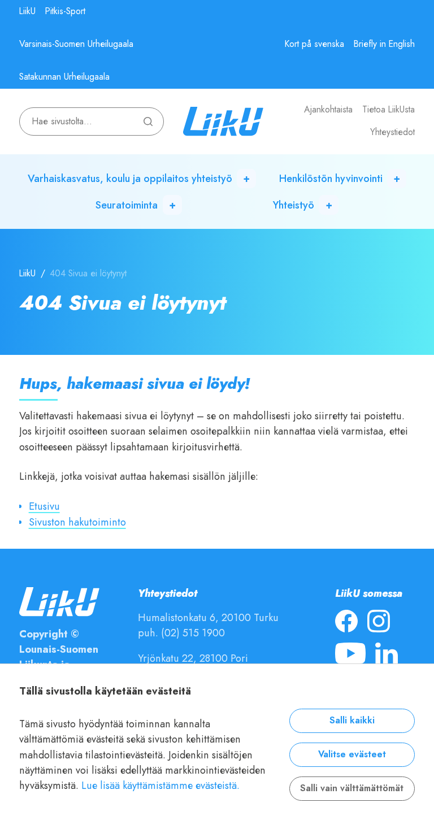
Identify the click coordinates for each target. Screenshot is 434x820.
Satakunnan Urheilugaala (64, 77)
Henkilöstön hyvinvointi (331, 178)
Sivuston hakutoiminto (77, 522)
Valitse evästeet (352, 754)
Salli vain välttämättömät (351, 788)
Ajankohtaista (328, 109)
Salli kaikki (352, 720)
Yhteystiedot (392, 132)
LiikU (27, 11)
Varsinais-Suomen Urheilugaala (76, 44)
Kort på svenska (314, 44)
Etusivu (44, 506)
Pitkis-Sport (65, 11)
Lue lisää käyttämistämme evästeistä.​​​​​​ (160, 785)
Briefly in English (384, 44)
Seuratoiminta (127, 205)
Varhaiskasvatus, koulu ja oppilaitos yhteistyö (130, 178)
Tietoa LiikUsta (388, 109)
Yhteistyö (293, 205)
